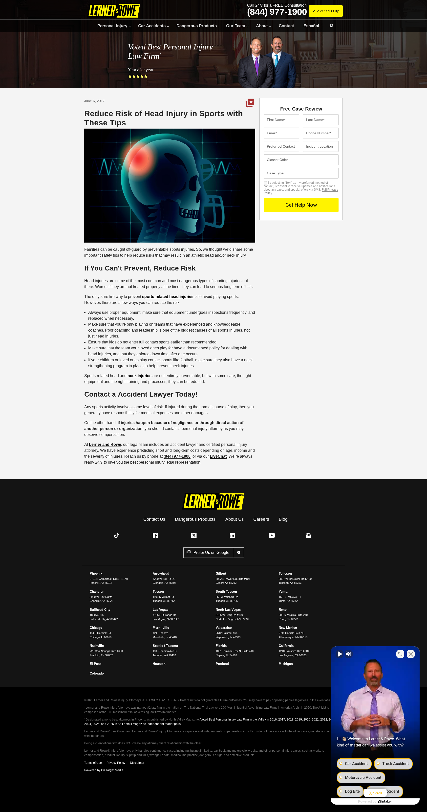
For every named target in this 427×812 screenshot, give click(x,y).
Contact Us (154, 519)
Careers (261, 519)
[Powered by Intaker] (385, 801)
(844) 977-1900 (277, 11)
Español (311, 25)
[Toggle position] (400, 654)
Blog (283, 519)
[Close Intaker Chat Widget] (411, 654)
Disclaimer (137, 763)
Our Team (235, 25)
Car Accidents (152, 25)
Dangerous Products (196, 25)
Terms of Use (93, 763)
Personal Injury (112, 25)
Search (329, 26)
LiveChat (218, 456)
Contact (286, 25)
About (262, 25)
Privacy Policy (116, 763)
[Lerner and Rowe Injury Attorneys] (115, 10)
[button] (117, 535)
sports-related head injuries (167, 296)
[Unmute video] (339, 654)
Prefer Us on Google (250, 103)
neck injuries (139, 376)
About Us (234, 519)
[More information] (239, 553)
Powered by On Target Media (103, 770)
